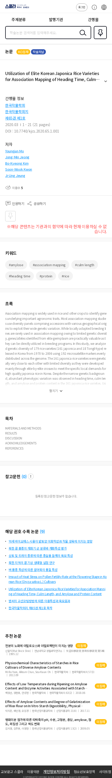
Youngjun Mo (14, 150)
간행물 (93, 19)
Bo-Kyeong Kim (16, 163)
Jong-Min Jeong (17, 156)
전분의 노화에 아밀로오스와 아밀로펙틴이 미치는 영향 (39, 646)
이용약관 (33, 771)
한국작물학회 (15, 105)
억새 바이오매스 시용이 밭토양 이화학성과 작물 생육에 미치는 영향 (50, 541)
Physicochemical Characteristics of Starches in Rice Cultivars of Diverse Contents (42, 665)
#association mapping (49, 264)
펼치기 (105, 83)
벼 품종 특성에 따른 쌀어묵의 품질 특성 (33, 569)
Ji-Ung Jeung (15, 175)
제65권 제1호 (15, 118)
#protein (46, 275)
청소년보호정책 (84, 771)
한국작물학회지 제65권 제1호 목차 (30, 608)
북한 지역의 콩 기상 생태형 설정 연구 (32, 562)
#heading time (19, 275)
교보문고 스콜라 (12, 771)
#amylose (16, 264)
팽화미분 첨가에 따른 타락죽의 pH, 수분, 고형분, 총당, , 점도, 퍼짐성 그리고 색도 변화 (48, 722)
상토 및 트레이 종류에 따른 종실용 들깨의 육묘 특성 (41, 555)
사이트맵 (105, 771)
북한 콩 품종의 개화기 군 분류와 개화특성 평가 (38, 548)
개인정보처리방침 (56, 771)
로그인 (81, 7)
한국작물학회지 (16, 111)
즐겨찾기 (99, 38)
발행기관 (56, 19)
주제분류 (18, 19)
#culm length (84, 264)
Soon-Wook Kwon (18, 169)
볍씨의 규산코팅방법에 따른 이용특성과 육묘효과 (39, 601)
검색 (81, 36)
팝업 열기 (31, 476)
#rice (65, 275)
